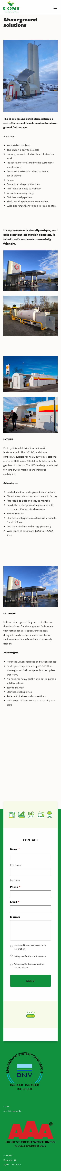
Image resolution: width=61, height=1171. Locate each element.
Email (14, 902)
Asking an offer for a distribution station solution (29, 965)
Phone (15, 887)
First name (15, 864)
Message (15, 917)
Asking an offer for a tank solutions (30, 956)
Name (14, 849)
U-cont (11, 7)
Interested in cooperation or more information (30, 946)
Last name (15, 879)
